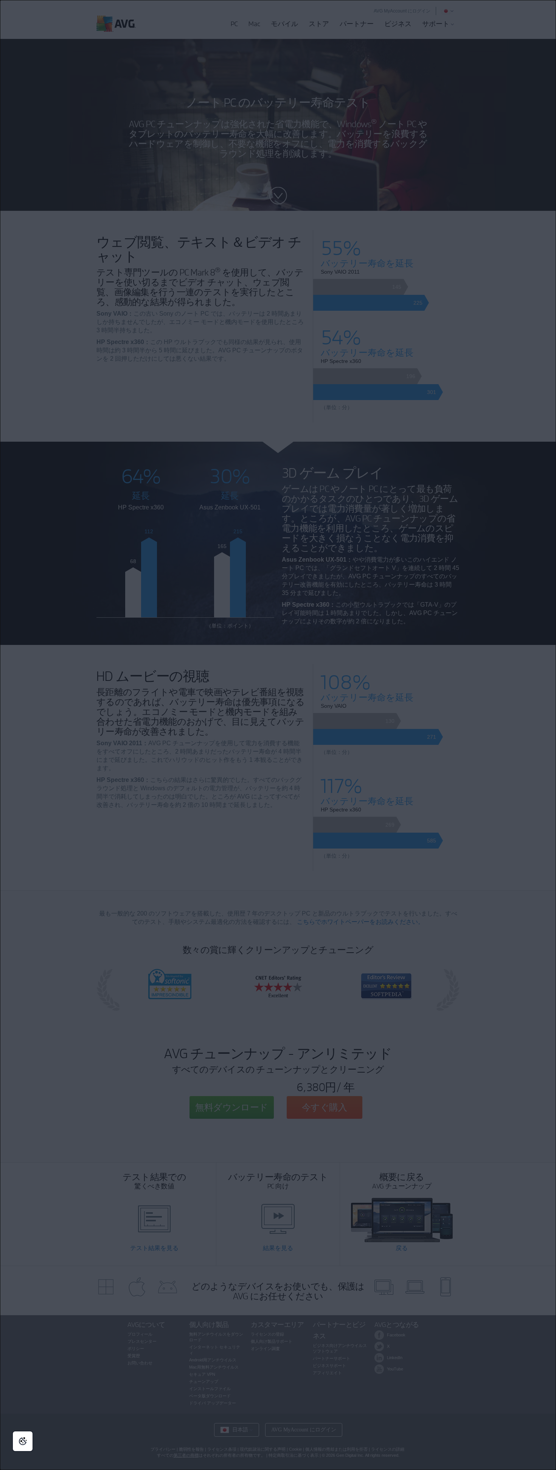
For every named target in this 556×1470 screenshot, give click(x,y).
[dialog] (278, 735)
